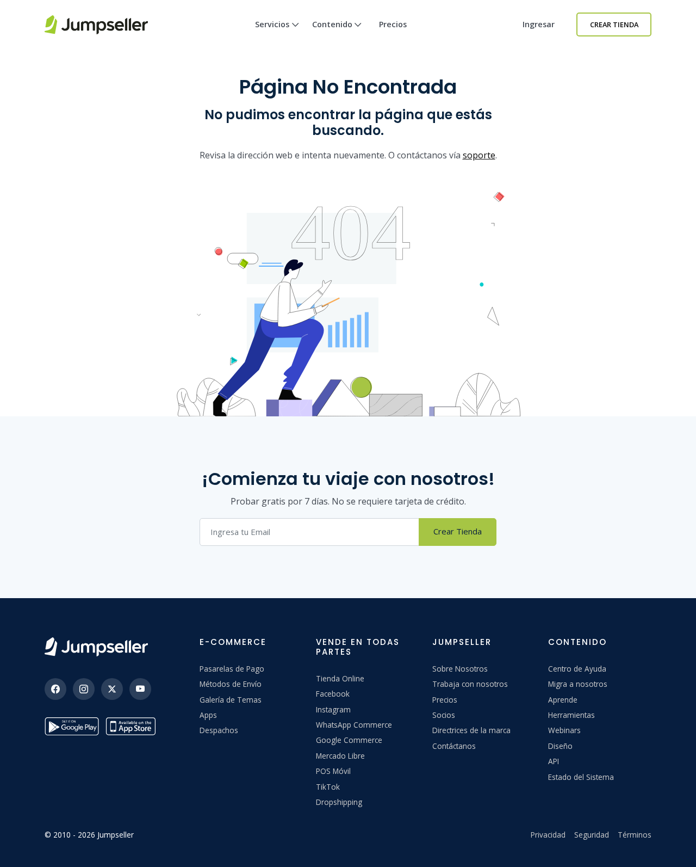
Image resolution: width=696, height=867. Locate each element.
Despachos (219, 730)
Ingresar (539, 24)
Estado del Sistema (581, 777)
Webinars (564, 730)
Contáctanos (454, 746)
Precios (393, 24)
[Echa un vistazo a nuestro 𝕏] (112, 689)
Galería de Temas (231, 699)
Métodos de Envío (231, 684)
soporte (479, 155)
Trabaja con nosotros (470, 684)
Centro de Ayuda (577, 668)
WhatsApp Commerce (354, 725)
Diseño (560, 746)
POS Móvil (333, 771)
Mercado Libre (340, 756)
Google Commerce (349, 740)
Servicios (272, 24)
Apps (208, 715)
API (553, 761)
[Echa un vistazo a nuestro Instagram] (84, 689)
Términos (634, 834)
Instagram (333, 709)
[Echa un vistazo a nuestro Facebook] (55, 689)
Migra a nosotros (577, 684)
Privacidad (548, 834)
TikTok (328, 787)
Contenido (332, 24)
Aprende (562, 699)
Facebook (333, 693)
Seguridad (591, 834)
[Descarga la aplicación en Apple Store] (132, 726)
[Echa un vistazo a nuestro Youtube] (140, 689)
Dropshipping (339, 802)
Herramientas (571, 715)
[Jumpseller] (96, 646)
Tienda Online (340, 678)
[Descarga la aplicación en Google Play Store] (72, 726)
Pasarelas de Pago (232, 668)
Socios (443, 715)
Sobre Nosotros (460, 668)
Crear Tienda (614, 24)
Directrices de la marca (471, 730)
